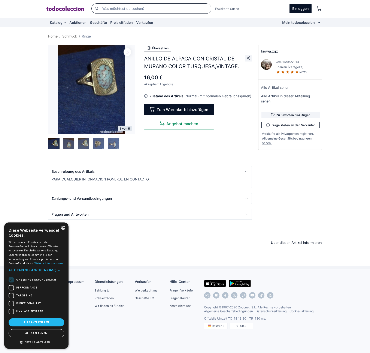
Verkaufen (144, 22)
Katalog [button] (56, 22)
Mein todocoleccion (298, 22)
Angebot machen (182, 124)
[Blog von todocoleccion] (270, 295)
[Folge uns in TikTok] (261, 295)
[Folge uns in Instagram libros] (216, 295)
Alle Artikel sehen (275, 87)
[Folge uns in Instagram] (207, 295)
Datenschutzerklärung (271, 311)
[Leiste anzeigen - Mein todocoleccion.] (319, 22)
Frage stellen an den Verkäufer (293, 125)
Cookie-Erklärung (301, 311)
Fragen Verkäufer (182, 290)
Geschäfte (98, 22)
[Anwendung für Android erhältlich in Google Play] (240, 283)
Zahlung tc (102, 290)
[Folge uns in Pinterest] (243, 295)
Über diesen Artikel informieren (296, 242)
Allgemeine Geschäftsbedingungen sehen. (287, 141)
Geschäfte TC (144, 298)
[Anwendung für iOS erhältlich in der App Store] (215, 283)
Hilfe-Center (180, 281)
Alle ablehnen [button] (36, 333)
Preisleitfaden (121, 22)
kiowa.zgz (269, 51)
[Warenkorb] (319, 8)
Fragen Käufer (179, 298)
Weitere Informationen (48, 263)
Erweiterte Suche (227, 9)
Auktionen (78, 22)
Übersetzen (160, 48)
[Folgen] (127, 52)
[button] (150, 171)
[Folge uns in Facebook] (225, 295)
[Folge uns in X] (234, 295)
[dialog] (36, 285)
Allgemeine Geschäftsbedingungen (228, 311)
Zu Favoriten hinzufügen (293, 115)
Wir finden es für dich (109, 306)
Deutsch (217, 325)
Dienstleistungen (109, 281)
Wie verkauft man (147, 290)
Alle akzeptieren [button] (36, 322)
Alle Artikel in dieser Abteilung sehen (285, 98)
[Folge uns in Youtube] (252, 295)
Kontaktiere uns (180, 306)
